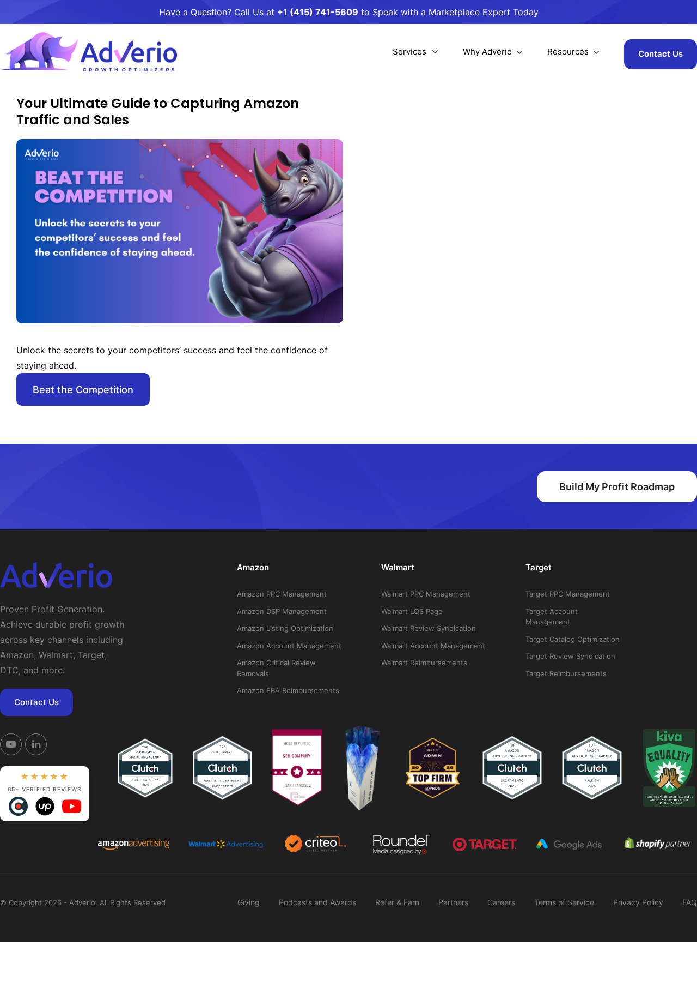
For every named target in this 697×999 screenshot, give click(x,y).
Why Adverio (487, 51)
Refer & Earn (397, 902)
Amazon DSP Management (282, 611)
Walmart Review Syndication (428, 628)
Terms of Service (564, 902)
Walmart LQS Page (412, 611)
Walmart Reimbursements (424, 662)
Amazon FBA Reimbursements (288, 690)
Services (409, 51)
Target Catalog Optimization (572, 639)
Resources (568, 51)
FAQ (689, 902)
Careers (501, 902)
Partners (453, 902)
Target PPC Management (567, 593)
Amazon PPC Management (282, 593)
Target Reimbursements (566, 673)
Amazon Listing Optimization (285, 628)
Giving (248, 902)
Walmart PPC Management (425, 593)
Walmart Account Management (433, 645)
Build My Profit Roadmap (617, 486)
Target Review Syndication (570, 656)
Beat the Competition (83, 389)
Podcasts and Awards (317, 902)
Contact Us (660, 54)
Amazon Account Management (289, 645)
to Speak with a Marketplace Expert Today (408, 12)
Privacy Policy (638, 902)
